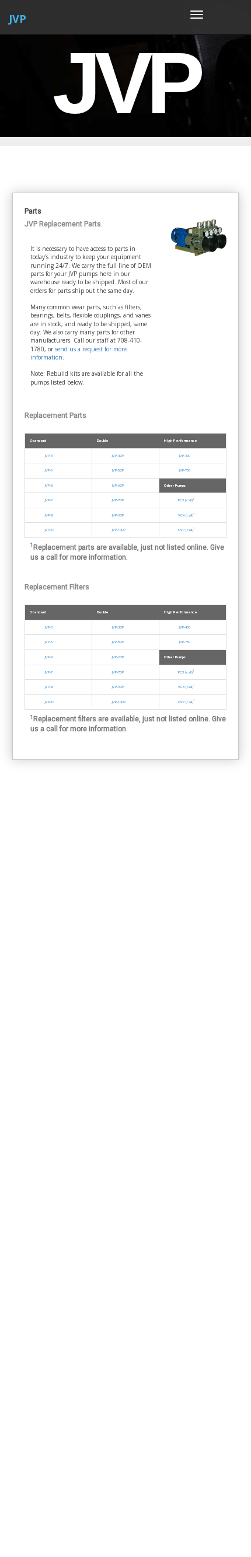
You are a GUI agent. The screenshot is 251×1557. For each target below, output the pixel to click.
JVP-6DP (117, 485)
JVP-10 (48, 530)
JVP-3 (48, 455)
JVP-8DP (117, 515)
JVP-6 (48, 485)
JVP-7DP (117, 500)
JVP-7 (48, 500)
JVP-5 (48, 470)
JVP (17, 19)
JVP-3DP (117, 455)
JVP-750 (183, 470)
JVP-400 (183, 455)
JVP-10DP (118, 530)
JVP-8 (48, 515)
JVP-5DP (117, 470)
